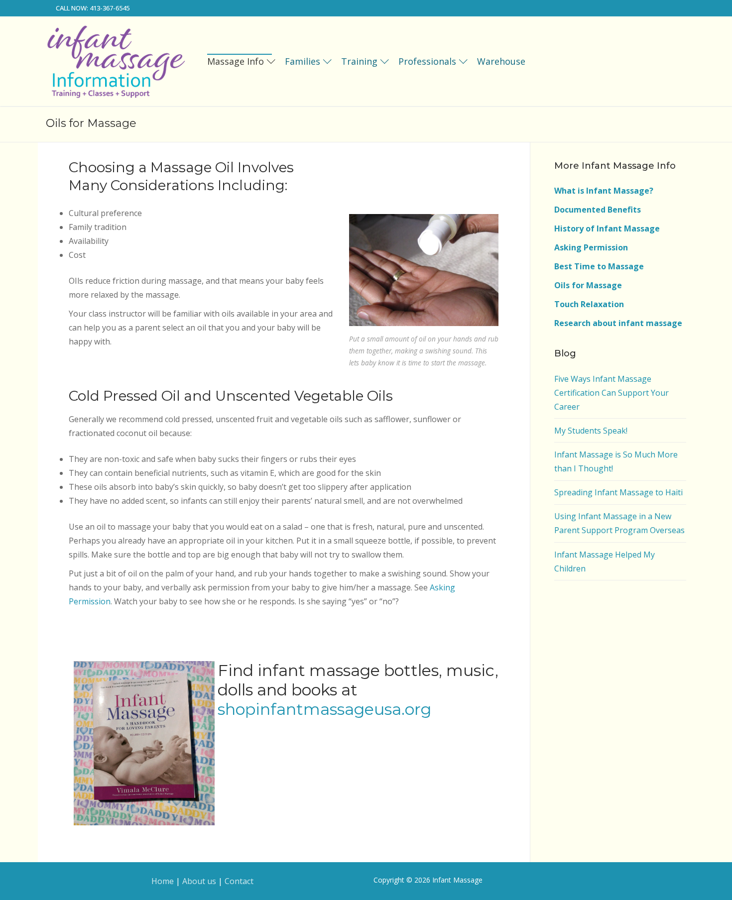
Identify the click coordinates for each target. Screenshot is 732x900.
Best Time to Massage (599, 266)
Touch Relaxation (589, 304)
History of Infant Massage (607, 228)
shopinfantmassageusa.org (324, 709)
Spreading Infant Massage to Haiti (618, 492)
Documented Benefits (597, 209)
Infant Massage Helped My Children (604, 561)
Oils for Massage (588, 285)
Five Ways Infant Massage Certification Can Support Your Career (611, 392)
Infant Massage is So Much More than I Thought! (616, 461)
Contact (239, 881)
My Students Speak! (590, 430)
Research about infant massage (618, 323)
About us (199, 881)
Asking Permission (591, 247)
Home (162, 881)
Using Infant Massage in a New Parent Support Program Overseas (619, 523)
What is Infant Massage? (603, 190)
